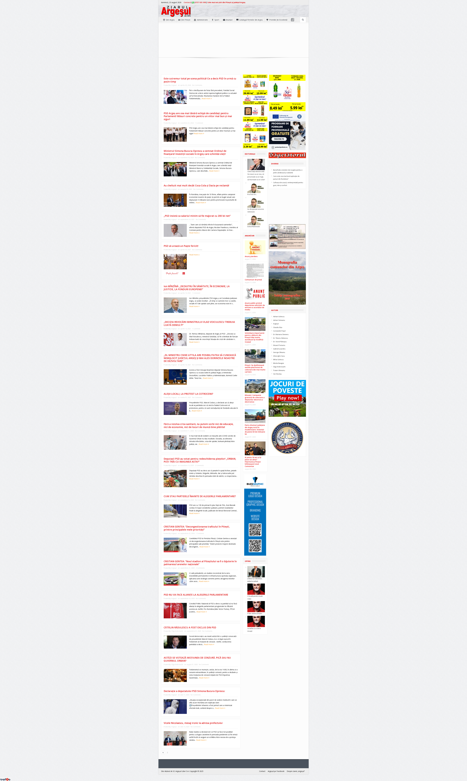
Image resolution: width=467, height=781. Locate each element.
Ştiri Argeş (170, 20)
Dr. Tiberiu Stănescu (280, 338)
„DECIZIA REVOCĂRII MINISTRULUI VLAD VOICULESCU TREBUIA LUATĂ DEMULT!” (199, 323)
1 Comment (199, 123)
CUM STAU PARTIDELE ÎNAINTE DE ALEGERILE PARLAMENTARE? (200, 496)
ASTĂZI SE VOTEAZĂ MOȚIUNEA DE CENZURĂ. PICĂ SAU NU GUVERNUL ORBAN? (197, 659)
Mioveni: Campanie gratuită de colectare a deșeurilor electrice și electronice (255, 398)
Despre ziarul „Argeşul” (296, 771)
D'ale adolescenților (254, 613)
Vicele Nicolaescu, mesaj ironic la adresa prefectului (193, 723)
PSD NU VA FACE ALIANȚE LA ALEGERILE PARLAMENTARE (196, 594)
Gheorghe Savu (279, 356)
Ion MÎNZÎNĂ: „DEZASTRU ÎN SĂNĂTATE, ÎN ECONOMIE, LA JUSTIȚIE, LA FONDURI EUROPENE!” (197, 288)
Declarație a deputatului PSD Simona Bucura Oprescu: (194, 691)
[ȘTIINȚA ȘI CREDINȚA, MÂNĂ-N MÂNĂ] (256, 571)
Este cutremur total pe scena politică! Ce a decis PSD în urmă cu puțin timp (200, 80)
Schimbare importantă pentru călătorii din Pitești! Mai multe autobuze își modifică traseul (254, 337)
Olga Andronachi (177, 631)
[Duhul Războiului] (256, 219)
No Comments (197, 85)
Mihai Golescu (278, 359)
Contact (187, 2)
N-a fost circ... (252, 194)
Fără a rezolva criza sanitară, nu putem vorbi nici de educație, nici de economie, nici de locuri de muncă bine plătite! (199, 425)
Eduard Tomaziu (279, 345)
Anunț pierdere (251, 256)
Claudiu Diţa (277, 327)
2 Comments (199, 465)
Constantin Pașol (279, 331)
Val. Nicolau (277, 374)
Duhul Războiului (253, 226)
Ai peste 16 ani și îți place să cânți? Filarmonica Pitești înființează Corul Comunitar (253, 461)
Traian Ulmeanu (279, 370)
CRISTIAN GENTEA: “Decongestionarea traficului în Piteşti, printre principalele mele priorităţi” (197, 528)
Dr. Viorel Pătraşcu (280, 341)
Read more (206, 98)
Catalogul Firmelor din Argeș (251, 20)
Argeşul (174, 85)
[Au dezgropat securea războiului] (256, 202)
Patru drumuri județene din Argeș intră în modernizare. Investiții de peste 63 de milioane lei (255, 429)
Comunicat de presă (253, 279)
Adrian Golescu (278, 316)
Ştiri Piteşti (185, 20)
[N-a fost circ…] (256, 187)
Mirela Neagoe (278, 363)
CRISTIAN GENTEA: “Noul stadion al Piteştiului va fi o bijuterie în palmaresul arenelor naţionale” (200, 563)
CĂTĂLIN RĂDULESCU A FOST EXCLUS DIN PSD (190, 627)
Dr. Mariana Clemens (281, 334)
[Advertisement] (233, 40)
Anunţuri (229, 20)
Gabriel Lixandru (279, 349)
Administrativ (202, 20)
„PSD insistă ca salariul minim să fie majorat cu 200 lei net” (197, 215)
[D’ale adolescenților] (256, 606)
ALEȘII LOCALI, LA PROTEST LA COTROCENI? (188, 393)
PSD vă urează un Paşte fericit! (181, 246)
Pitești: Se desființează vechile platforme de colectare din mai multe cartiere (255, 368)
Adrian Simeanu (279, 320)
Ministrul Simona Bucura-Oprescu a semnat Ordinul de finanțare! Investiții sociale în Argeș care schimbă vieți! (195, 152)
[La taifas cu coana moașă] (256, 621)
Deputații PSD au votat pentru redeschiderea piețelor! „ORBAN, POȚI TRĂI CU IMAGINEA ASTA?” (200, 460)
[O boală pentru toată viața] (256, 589)
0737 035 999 (200, 2)
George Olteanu (279, 352)
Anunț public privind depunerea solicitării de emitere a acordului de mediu (255, 306)
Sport (217, 20)
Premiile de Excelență (278, 20)
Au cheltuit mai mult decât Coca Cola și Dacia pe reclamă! (196, 185)
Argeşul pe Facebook (276, 771)
